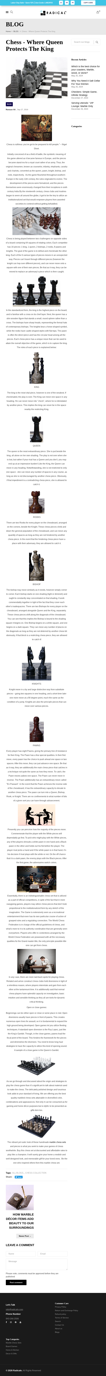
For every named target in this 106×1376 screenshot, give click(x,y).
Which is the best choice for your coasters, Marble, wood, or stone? (85, 69)
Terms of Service (62, 1318)
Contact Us (59, 1325)
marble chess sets (57, 1142)
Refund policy (60, 1314)
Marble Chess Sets (13, 1343)
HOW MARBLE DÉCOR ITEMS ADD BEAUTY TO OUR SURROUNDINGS (20, 1221)
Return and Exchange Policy (66, 1310)
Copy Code (88, 3)
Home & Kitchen (12, 1350)
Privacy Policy (60, 1307)
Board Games (11, 1346)
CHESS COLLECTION (35, 1173)
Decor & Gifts (11, 1354)
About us (58, 1328)
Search (58, 1321)
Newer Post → (25, 1236)
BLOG (9, 104)
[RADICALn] (53, 12)
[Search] (11, 12)
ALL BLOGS (17, 1173)
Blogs (57, 1332)
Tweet (19, 1177)
